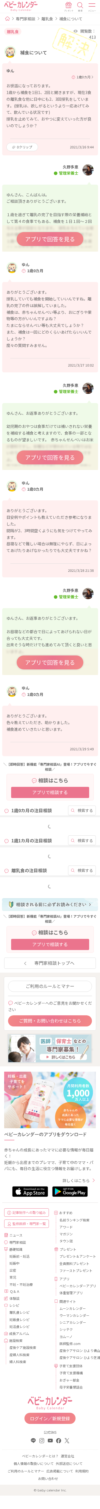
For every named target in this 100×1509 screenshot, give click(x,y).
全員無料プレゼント (74, 1263)
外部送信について (69, 1463)
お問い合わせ (48, 1478)
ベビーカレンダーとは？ (40, 1455)
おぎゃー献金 (69, 1380)
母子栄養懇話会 (71, 1387)
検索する (85, 810)
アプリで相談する (50, 792)
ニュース (15, 1235)
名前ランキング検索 (74, 1220)
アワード (66, 1226)
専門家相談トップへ (54, 963)
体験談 (14, 1298)
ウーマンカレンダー (74, 1315)
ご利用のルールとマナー (50, 986)
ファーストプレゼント (75, 1270)
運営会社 (67, 1455)
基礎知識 (15, 1249)
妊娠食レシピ (19, 1319)
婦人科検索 (17, 1361)
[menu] (92, 7)
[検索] (80, 7)
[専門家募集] (49, 1048)
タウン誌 (66, 1240)
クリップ (24, 146)
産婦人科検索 (19, 1354)
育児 (12, 1277)
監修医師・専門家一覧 (29, 1223)
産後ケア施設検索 (22, 1347)
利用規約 (82, 1471)
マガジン (66, 1233)
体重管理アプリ (71, 1292)
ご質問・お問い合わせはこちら (50, 1020)
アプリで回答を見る (50, 239)
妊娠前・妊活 (19, 1256)
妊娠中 (14, 1263)
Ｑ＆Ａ (15, 1291)
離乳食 (47, 18)
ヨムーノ (65, 1336)
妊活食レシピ (19, 1326)
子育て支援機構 (71, 1372)
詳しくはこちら (76, 1180)
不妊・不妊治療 (21, 1284)
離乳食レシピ (19, 1312)
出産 (12, 1270)
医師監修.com (70, 1343)
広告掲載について (59, 1471)
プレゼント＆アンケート (75, 1256)
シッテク (66, 1329)
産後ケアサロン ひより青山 (75, 1350)
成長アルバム (19, 1333)
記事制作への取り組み (29, 1212)
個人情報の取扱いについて (34, 1463)
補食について (70, 18)
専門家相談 (25, 18)
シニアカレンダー (72, 1322)
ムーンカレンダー (72, 1308)
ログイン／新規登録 (50, 1418)
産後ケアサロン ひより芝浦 (75, 1357)
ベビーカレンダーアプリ (75, 1285)
